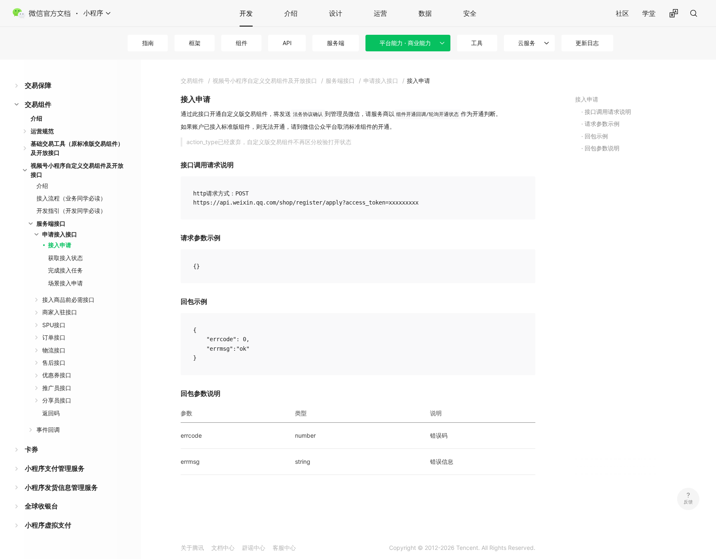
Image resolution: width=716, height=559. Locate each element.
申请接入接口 (59, 234)
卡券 (31, 449)
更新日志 (587, 42)
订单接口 (53, 337)
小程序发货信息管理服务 (61, 487)
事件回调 (48, 429)
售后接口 (53, 362)
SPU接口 (53, 324)
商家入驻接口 (59, 312)
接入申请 (59, 244)
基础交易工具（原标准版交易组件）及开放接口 (77, 148)
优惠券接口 (56, 374)
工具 (477, 42)
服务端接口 (50, 223)
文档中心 (223, 547)
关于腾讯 (192, 547)
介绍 (291, 13)
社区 (622, 13)
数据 (425, 13)
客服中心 (284, 547)
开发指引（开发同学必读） (71, 210)
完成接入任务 (65, 270)
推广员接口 (56, 387)
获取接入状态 (65, 257)
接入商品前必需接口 (68, 299)
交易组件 (38, 104)
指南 (148, 42)
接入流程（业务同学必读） (71, 198)
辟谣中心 (253, 547)
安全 (470, 13)
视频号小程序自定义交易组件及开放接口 (77, 170)
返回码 (51, 413)
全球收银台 (41, 506)
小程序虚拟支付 (48, 525)
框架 (195, 42)
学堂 (649, 13)
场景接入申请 (65, 283)
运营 (380, 13)
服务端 (335, 42)
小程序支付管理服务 (55, 468)
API (287, 42)
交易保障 (38, 85)
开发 (246, 13)
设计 (335, 13)
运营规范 (42, 131)
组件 (241, 42)
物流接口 (53, 350)
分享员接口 (56, 400)
